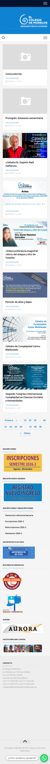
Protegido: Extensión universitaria (24, 118)
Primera (9, 420)
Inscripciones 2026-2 (14, 521)
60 (44, 420)
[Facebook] (21, 31)
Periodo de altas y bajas (18, 302)
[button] (44, 758)
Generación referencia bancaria (19, 515)
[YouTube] (29, 31)
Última (27, 433)
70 (30, 427)
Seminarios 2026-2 (13, 533)
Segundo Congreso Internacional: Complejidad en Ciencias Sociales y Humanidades (24, 397)
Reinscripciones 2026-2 (15, 527)
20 (30, 420)
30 (35, 420)
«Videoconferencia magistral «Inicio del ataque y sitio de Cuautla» (21, 254)
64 (21, 427)
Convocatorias (13, 73)
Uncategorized (12, 78)
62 (11, 427)
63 (16, 427)
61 (6, 427)
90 (40, 427)
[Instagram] (25, 31)
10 (25, 420)
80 (35, 427)
